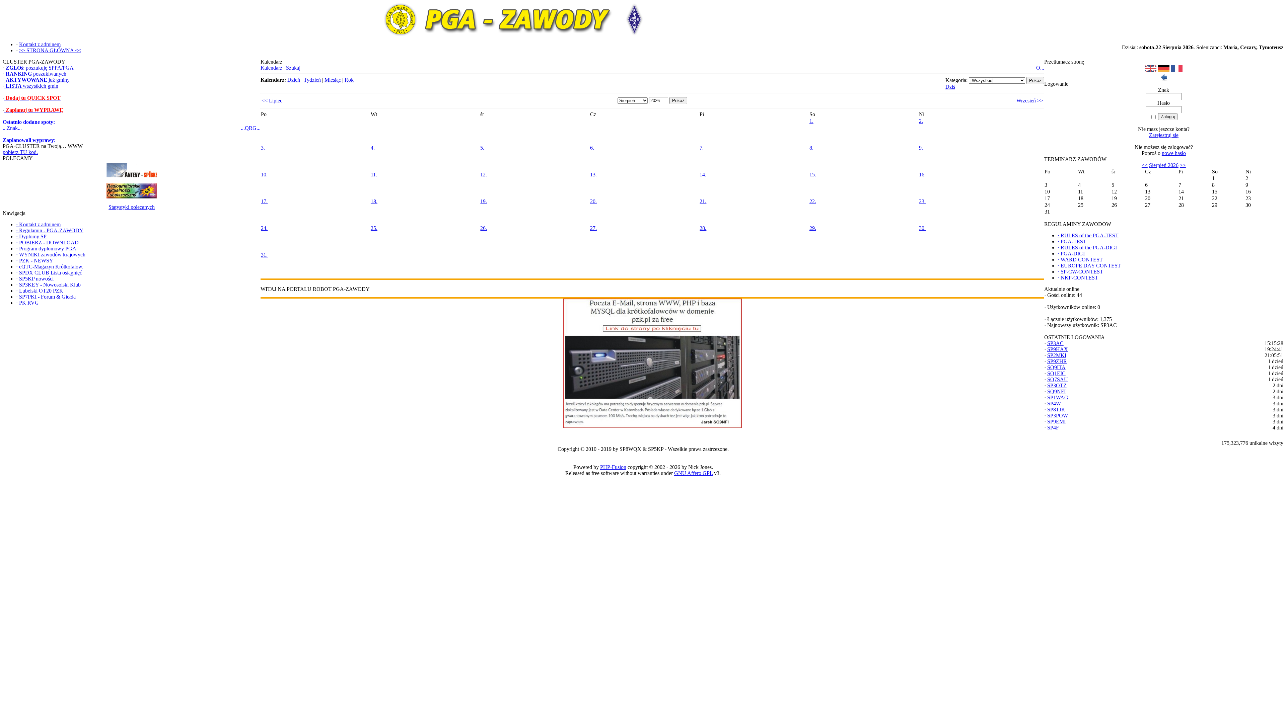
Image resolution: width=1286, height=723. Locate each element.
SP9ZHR (1057, 361)
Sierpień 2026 (1163, 165)
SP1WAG (1057, 397)
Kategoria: (956, 80)
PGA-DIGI (1071, 253)
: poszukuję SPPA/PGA (40, 68)
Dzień (293, 80)
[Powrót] (1163, 79)
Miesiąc (333, 80)
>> (1183, 165)
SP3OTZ (1057, 385)
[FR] (1177, 70)
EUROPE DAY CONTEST (1089, 265)
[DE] (1163, 70)
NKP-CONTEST (1078, 277)
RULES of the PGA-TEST (1088, 235)
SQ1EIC (1056, 373)
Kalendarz (271, 68)
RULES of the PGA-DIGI (1087, 247)
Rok (349, 80)
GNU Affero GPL (693, 473)
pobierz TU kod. (20, 152)
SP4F (1053, 427)
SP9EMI (1056, 421)
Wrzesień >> (1029, 100)
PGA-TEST (1072, 241)
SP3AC (1055, 343)
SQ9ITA (1056, 367)
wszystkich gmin (32, 86)
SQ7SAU (1057, 379)
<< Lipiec (272, 100)
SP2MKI (1056, 355)
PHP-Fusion (613, 467)
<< (1145, 165)
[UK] (1150, 70)
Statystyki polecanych (132, 207)
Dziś (950, 87)
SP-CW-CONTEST (1080, 271)
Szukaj (293, 68)
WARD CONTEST (1080, 259)
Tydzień (312, 80)
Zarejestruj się (1163, 135)
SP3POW (1057, 415)
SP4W (1054, 403)
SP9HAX (1057, 349)
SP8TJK (1056, 409)
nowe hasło (1174, 153)
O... (1040, 68)
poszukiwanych (36, 74)
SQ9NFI (1056, 391)
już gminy (38, 80)
